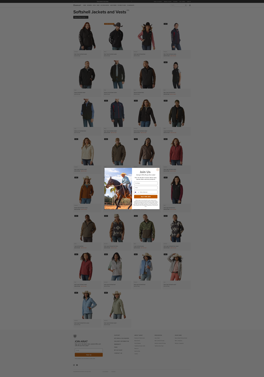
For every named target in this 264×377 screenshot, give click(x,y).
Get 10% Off (146, 196)
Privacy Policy (154, 205)
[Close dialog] (158, 169)
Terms (146, 206)
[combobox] (136, 192)
